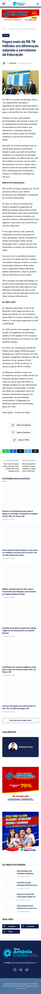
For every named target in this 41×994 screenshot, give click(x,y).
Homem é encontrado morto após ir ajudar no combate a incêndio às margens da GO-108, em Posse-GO (20, 513)
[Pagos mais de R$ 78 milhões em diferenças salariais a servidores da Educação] (20, 82)
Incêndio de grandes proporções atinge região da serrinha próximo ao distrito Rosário (19, 630)
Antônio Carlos (26, 747)
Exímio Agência (20, 988)
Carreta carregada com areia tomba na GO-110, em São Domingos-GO (18, 707)
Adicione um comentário (20, 720)
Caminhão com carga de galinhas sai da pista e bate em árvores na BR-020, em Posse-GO (19, 669)
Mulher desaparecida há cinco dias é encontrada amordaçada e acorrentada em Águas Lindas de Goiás (19, 591)
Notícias (6, 35)
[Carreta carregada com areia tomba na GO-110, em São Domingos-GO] (20, 691)
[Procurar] (37, 3)
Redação (13, 63)
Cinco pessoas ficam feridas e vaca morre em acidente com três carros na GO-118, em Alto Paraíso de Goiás (20, 552)
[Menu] (3, 3)
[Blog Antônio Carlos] (20, 3)
